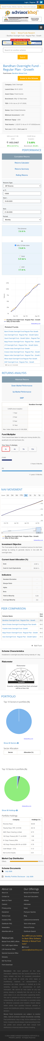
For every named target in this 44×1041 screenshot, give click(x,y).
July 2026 (8, 871)
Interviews (27, 904)
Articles (26, 900)
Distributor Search (30, 931)
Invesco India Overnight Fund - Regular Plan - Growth (22, 352)
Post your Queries (30, 912)
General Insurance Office (10, 953)
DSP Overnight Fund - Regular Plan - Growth (19, 362)
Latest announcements (31, 920)
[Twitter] (41, 2)
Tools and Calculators (31, 896)
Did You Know (6, 961)
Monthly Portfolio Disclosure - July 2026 (19, 876)
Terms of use (6, 916)
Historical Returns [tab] (22, 379)
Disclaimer (5, 912)
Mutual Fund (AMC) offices (10, 941)
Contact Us (5, 896)
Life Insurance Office (8, 949)
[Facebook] (37, 2)
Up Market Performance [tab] (22, 392)
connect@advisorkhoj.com (32, 950)
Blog (25, 916)
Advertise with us (7, 931)
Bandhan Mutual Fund (19, 73)
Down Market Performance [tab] (21, 385)
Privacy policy (6, 908)
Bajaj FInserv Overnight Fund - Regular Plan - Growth (22, 341)
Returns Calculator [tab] (22, 162)
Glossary (5, 957)
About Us (5, 892)
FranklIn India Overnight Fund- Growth (17, 348)
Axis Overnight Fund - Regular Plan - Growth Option (21, 335)
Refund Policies (29, 927)
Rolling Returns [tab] (22, 175)
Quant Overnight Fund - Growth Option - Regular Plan (22, 338)
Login (26, 2)
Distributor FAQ (7, 923)
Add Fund (38, 645)
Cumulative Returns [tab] (22, 156)
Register (32, 2)
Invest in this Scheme (29, 78)
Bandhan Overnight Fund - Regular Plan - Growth (18, 620)
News (26, 908)
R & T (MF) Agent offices (10, 945)
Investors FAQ (6, 920)
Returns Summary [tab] (22, 169)
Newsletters (6, 927)
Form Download (7, 965)
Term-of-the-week (29, 923)
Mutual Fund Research (31, 892)
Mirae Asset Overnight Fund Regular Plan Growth (20, 359)
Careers (4, 904)
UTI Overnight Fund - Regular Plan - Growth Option (21, 345)
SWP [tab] (22, 398)
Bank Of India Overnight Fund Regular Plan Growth (21, 331)
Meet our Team (7, 900)
